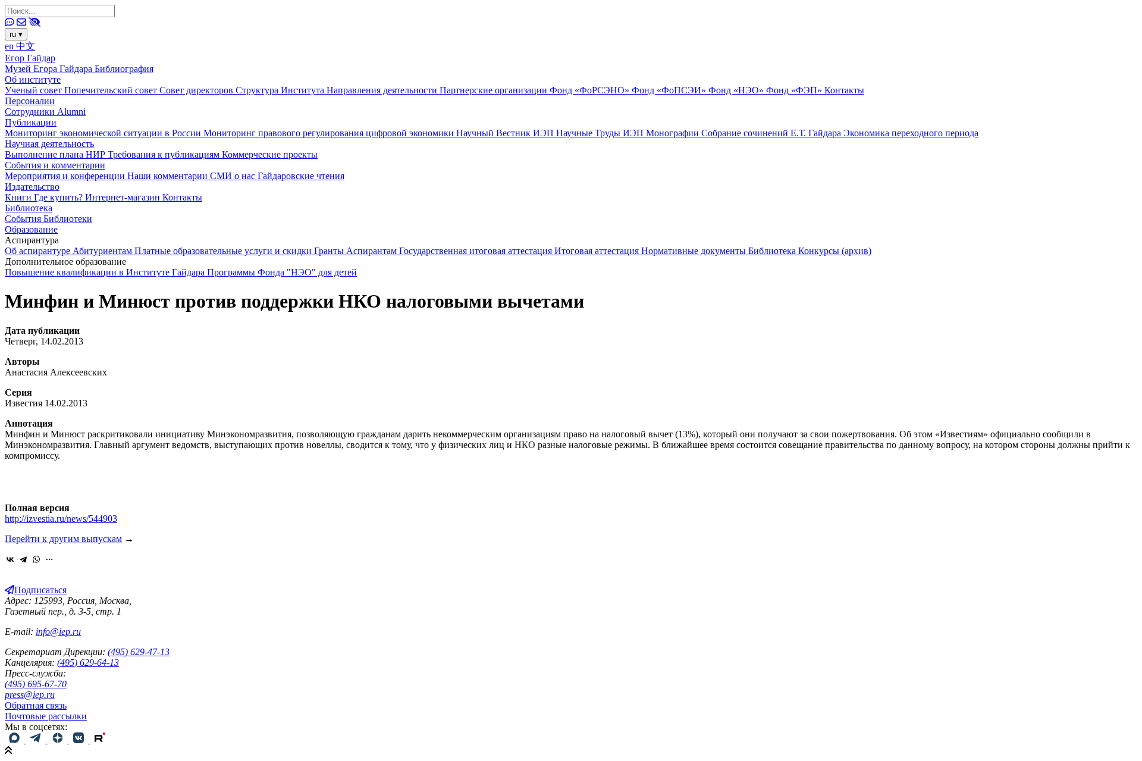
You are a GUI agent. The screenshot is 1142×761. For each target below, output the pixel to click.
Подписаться (40, 590)
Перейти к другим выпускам (63, 539)
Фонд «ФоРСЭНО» (591, 90)
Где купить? (59, 197)
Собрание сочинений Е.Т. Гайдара (772, 133)
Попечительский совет (111, 90)
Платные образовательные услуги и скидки (224, 251)
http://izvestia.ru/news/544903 (61, 518)
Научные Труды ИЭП (601, 133)
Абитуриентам (103, 251)
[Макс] (15, 740)
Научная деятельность (49, 144)
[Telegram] (23, 559)
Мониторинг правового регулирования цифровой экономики (329, 133)
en (10, 46)
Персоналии (30, 101)
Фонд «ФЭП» (795, 90)
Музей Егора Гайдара (50, 69)
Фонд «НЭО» (737, 90)
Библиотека (28, 208)
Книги (19, 197)
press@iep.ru (30, 695)
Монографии (673, 133)
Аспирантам (372, 251)
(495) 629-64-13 (88, 662)
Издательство (32, 186)
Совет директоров (197, 90)
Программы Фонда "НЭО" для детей (282, 272)
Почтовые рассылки (46, 716)
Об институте (33, 79)
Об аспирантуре (39, 251)
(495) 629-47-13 (139, 652)
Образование (31, 229)
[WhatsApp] (36, 559)
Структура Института (281, 90)
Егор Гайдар (30, 58)
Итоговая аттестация (597, 251)
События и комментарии (55, 165)
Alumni (71, 112)
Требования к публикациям (165, 154)
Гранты (330, 251)
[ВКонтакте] (10, 559)
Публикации (31, 122)
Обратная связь (36, 705)
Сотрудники (31, 112)
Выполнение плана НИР (56, 154)
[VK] (79, 740)
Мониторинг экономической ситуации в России (104, 133)
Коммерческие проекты (270, 154)
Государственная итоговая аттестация (476, 251)
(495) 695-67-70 (36, 684)
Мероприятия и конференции (66, 176)
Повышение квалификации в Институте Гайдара (106, 272)
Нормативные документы (694, 251)
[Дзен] (58, 740)
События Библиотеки (48, 219)
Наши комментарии (168, 176)
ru (16, 34)
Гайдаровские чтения (301, 176)
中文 (25, 46)
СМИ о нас (234, 176)
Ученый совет (34, 90)
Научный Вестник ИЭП (506, 133)
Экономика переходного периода (910, 133)
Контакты (844, 90)
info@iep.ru (58, 632)
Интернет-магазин (123, 197)
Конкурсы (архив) (834, 251)
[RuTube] (99, 740)
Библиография (124, 69)
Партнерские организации (495, 90)
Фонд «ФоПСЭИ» (670, 90)
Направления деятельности (383, 90)
